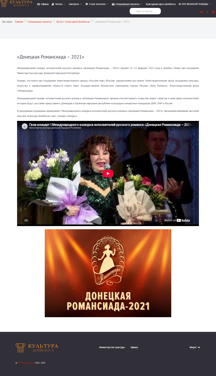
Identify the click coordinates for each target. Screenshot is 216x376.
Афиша (134, 347)
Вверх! (193, 347)
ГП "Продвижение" (26, 362)
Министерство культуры (112, 347)
